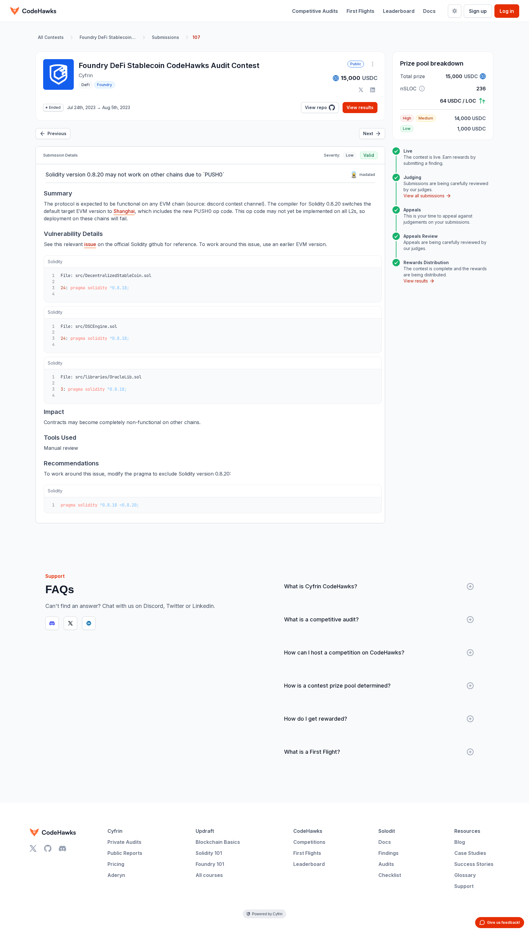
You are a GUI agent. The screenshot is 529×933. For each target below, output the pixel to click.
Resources (467, 831)
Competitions (309, 842)
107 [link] (196, 37)
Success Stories (473, 864)
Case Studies (470, 853)
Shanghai (124, 211)
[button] (422, 88)
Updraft (205, 831)
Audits (386, 864)
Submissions (165, 37)
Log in (507, 11)
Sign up (478, 11)
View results (360, 107)
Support (464, 886)
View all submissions (424, 195)
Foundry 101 (210, 864)
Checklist (389, 875)
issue (90, 244)
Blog (459, 842)
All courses (209, 875)
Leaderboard (399, 11)
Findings (388, 853)
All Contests (51, 37)
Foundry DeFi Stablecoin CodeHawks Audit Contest (109, 37)
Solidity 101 (209, 853)
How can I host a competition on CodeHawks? (344, 652)
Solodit (386, 831)
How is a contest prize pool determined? (337, 685)
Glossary (465, 875)
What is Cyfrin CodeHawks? (320, 586)
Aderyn (116, 875)
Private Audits (124, 842)
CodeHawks (307, 831)
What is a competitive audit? (321, 619)
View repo (316, 107)
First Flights (360, 11)
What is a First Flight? (312, 752)
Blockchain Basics (218, 842)
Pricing (115, 864)
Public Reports (124, 853)
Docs (429, 11)
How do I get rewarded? (315, 718)
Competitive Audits (315, 11)
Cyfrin (114, 831)
